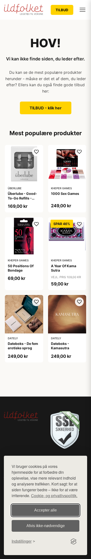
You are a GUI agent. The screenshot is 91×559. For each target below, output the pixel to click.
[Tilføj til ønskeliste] (36, 151)
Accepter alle (45, 510)
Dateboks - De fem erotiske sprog (23, 345)
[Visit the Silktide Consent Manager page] (73, 541)
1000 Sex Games (65, 193)
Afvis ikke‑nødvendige (45, 526)
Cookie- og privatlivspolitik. (54, 495)
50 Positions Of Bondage (20, 268)
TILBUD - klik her (46, 107)
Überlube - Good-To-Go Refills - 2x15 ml (22, 197)
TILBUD (62, 10)
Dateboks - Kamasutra (60, 345)
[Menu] (82, 10)
